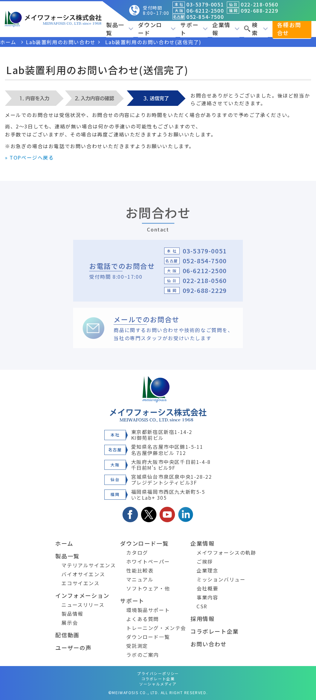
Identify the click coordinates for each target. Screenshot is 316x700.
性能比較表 (139, 570)
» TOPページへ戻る (29, 157)
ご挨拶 (205, 561)
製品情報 (72, 613)
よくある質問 (142, 619)
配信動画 (67, 635)
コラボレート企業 (214, 631)
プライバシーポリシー (158, 673)
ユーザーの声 (73, 648)
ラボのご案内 (142, 654)
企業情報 (202, 543)
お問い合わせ (208, 644)
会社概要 (207, 588)
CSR (202, 606)
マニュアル (139, 579)
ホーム (64, 543)
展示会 (69, 622)
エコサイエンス (80, 583)
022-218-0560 (205, 280)
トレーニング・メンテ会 (156, 627)
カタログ (137, 552)
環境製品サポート (148, 610)
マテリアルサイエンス (88, 565)
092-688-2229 (205, 290)
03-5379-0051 (205, 250)
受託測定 (137, 645)
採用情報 (202, 619)
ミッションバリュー (221, 579)
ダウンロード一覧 (144, 543)
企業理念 (207, 570)
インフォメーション (82, 595)
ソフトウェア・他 (148, 588)
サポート (132, 601)
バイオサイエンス (83, 574)
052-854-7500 (205, 260)
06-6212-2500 (205, 270)
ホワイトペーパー (148, 561)
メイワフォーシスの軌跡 (226, 552)
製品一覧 (67, 556)
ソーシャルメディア (158, 683)
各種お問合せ (289, 29)
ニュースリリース (82, 604)
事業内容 (207, 597)
